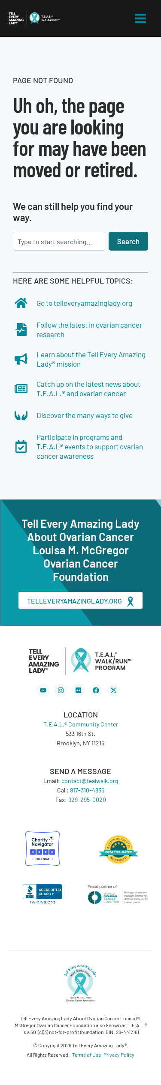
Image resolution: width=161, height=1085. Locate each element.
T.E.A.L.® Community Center (80, 724)
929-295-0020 (87, 799)
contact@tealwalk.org (89, 780)
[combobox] (59, 241)
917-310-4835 (87, 790)
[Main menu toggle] (141, 18)
